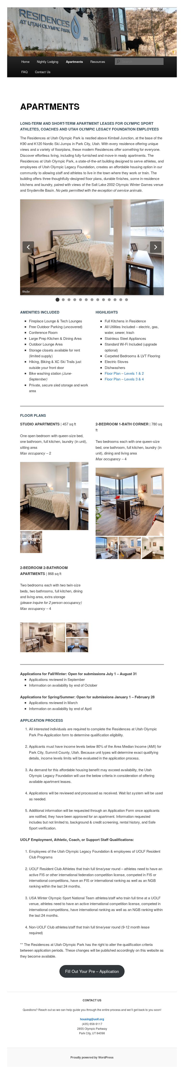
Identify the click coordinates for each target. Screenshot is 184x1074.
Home (25, 61)
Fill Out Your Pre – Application (92, 971)
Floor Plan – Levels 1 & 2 (124, 373)
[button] (28, 247)
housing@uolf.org (92, 1019)
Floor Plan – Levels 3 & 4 (124, 378)
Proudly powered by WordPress (92, 1057)
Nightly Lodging (47, 61)
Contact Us (43, 72)
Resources (97, 61)
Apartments (74, 61)
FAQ (24, 72)
